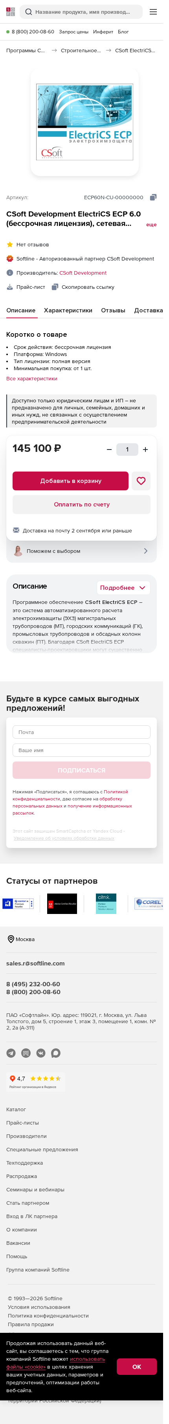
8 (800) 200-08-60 (33, 32)
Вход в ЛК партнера (31, 1216)
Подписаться (81, 770)
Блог (123, 32)
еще (151, 225)
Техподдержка (24, 1163)
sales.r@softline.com (35, 963)
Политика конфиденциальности (48, 1315)
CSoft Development (83, 273)
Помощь (16, 1256)
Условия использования (39, 1307)
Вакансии (18, 1243)
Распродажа (21, 1176)
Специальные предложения (42, 1149)
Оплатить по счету (82, 504)
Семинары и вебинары (35, 1189)
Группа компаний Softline (38, 1269)
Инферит (103, 32)
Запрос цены (73, 32)
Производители (26, 1136)
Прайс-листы (22, 1122)
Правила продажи (31, 1324)
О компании (21, 1229)
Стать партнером (27, 1203)
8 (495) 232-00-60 (33, 983)
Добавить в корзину (70, 481)
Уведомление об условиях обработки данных (64, 838)
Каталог (16, 1109)
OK (136, 1366)
